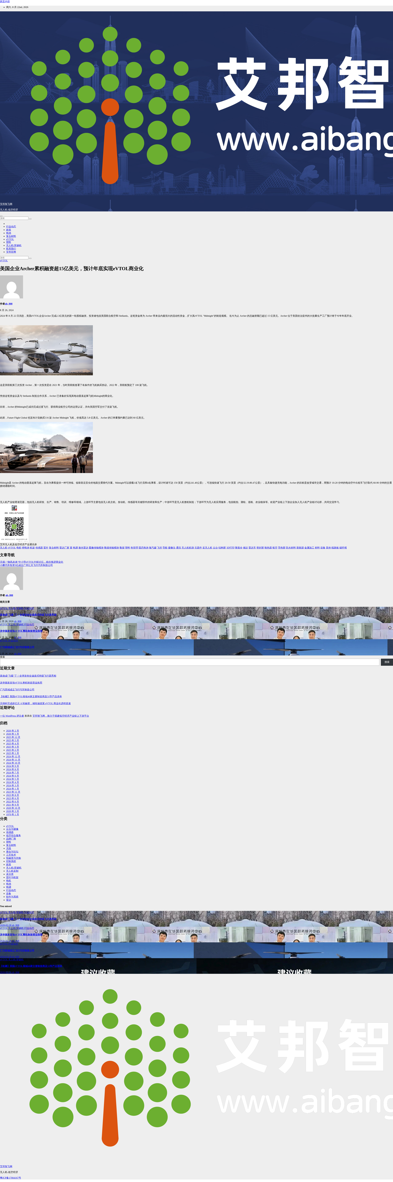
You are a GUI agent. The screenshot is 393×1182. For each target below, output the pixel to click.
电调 (75, 547)
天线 (8, 848)
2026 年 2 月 (12, 730)
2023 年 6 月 (12, 798)
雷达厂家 (64, 547)
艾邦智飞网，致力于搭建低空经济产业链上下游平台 (61, 716)
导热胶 (281, 547)
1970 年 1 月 (12, 814)
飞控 (159, 547)
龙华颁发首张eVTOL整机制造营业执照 (21, 631)
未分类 (10, 874)
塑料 (8, 242)
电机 (18, 547)
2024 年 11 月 (13, 759)
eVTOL (10, 239)
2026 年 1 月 (12, 734)
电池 (8, 233)
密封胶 (260, 547)
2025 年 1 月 (12, 753)
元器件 (198, 547)
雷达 (8, 900)
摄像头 (171, 547)
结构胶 (222, 547)
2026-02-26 (6, 972)
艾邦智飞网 (6, 204)
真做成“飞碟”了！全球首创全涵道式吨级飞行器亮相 (28, 614)
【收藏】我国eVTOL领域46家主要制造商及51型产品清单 (31, 696)
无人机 (3, 547)
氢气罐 (152, 547)
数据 (122, 547)
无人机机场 (188, 547)
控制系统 (11, 861)
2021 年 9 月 (12, 804)
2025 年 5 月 (12, 740)
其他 (328, 547)
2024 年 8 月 (12, 769)
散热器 (268, 547)
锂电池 (25, 547)
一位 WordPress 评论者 (12, 716)
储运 (245, 547)
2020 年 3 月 (12, 811)
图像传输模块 (96, 547)
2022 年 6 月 (12, 801)
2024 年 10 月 (13, 763)
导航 (165, 547)
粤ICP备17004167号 (10, 1177)
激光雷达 (83, 547)
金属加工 (309, 547)
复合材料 (11, 236)
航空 (274, 547)
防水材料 (291, 547)
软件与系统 (12, 896)
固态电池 (143, 547)
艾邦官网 (11, 252)
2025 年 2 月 (12, 750)
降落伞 (238, 547)
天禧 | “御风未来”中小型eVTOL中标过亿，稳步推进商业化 (31, 562)
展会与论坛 (12, 851)
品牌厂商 (11, 838)
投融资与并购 (13, 858)
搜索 (2, 657)
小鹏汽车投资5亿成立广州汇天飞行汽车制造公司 (26, 565)
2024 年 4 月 (12, 782)
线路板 (335, 547)
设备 (322, 547)
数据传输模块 (111, 547)
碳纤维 (343, 547)
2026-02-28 (6, 925)
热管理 (134, 547)
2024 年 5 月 (12, 779)
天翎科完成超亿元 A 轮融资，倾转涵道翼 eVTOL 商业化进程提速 (35, 703)
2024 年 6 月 (12, 775)
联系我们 (11, 248)
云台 (215, 547)
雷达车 (252, 547)
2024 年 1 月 (12, 788)
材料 (317, 547)
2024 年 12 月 (13, 756)
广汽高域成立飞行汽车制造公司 (17, 647)
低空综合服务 (13, 835)
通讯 (178, 547)
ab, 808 (8, 303)
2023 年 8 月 (12, 795)
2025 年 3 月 (12, 747)
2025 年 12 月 (13, 737)
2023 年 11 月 (13, 792)
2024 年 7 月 (12, 772)
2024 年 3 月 (12, 785)
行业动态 (11, 226)
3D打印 (230, 547)
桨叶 (45, 547)
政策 (8, 229)
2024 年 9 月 (12, 766)
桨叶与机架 (12, 877)
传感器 (39, 547)
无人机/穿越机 (13, 245)
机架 (32, 547)
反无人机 (207, 547)
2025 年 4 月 (12, 743)
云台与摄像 (12, 829)
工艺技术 (11, 855)
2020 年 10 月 (13, 808)
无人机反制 (12, 871)
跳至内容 (5, 1)
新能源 (300, 547)
